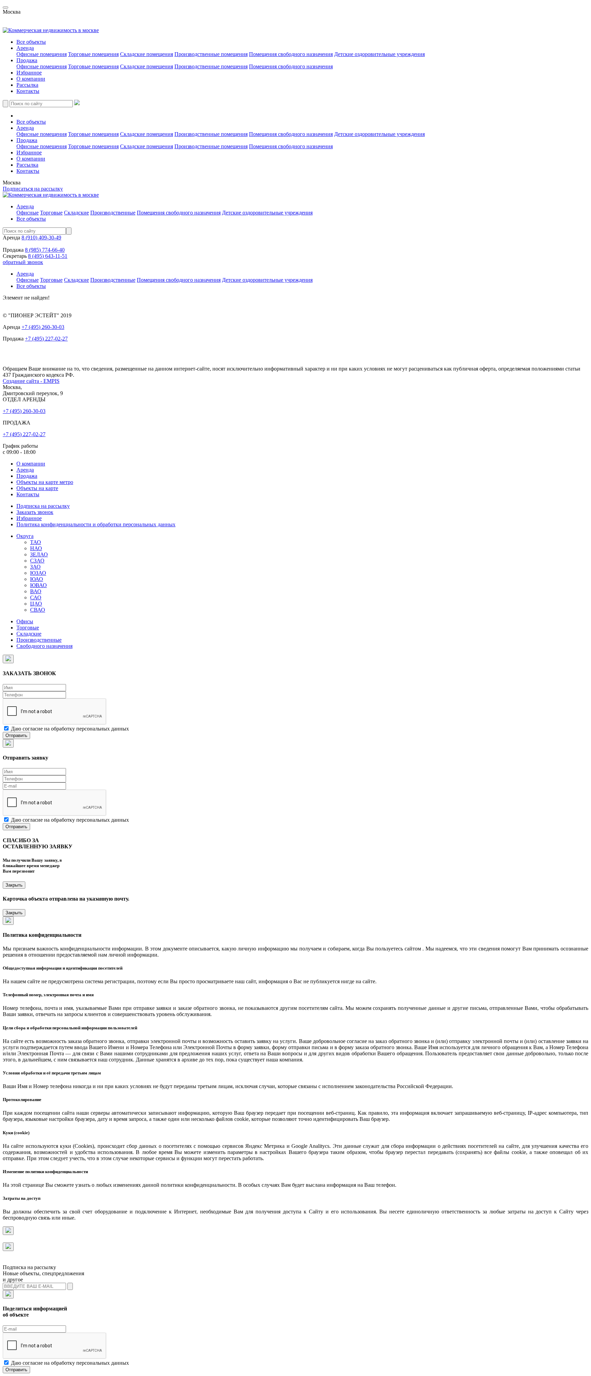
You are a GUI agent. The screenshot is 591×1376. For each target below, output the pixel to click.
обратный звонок (23, 262)
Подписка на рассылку (29, 362)
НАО (36, 548)
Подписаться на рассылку (33, 189)
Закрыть (14, 885)
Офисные (27, 213)
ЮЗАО (38, 573)
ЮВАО (38, 585)
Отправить (16, 735)
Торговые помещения (93, 54)
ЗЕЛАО (39, 554)
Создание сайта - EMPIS (31, 381)
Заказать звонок (21, 350)
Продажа (26, 60)
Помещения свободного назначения (291, 54)
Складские (76, 213)
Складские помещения (146, 54)
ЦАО (36, 604)
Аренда (25, 48)
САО (35, 597)
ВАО (35, 591)
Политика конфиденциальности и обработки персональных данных (95, 524)
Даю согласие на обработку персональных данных (70, 729)
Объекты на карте (37, 488)
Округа (25, 536)
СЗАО (37, 561)
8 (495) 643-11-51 (47, 256)
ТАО (35, 542)
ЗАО (35, 567)
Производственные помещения (211, 54)
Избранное (29, 72)
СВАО (37, 610)
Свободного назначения (44, 646)
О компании (30, 79)
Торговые (51, 213)
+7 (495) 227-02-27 (46, 339)
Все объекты (31, 42)
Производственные (112, 213)
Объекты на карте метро (44, 482)
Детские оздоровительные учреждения (379, 54)
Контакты (27, 91)
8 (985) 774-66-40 (45, 250)
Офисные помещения (41, 54)
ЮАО (36, 579)
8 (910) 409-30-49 (41, 237)
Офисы (24, 621)
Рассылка (27, 85)
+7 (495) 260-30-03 (43, 327)
